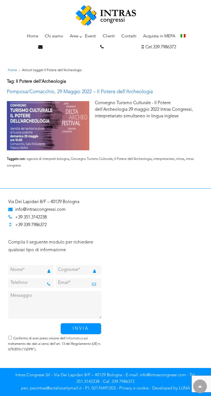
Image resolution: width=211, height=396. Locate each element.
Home (32, 36)
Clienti (109, 36)
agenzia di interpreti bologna (48, 159)
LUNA (184, 388)
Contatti (129, 36)
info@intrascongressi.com (70, 47)
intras (180, 159)
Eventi (90, 36)
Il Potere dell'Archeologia (133, 159)
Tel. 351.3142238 (122, 47)
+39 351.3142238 (31, 217)
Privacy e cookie (134, 388)
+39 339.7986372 (31, 225)
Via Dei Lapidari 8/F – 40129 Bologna (43, 202)
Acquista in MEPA (159, 36)
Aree (74, 36)
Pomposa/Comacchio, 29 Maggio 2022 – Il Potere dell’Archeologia (80, 91)
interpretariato (163, 159)
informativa (74, 338)
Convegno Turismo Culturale (92, 159)
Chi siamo (54, 36)
